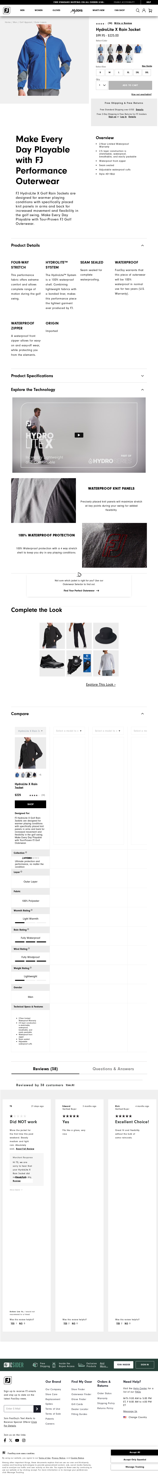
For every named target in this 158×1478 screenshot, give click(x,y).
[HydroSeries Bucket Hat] (106, 636)
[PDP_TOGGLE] (140, 714)
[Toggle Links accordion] (56, 1382)
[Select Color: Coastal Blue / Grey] (100, 48)
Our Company (53, 1389)
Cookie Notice (77, 1458)
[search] (138, 10)
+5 (40, 774)
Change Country (138, 1417)
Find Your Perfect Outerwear (79, 590)
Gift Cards (77, 1404)
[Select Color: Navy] (119, 48)
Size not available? (141, 94)
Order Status (104, 1393)
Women (39, 10)
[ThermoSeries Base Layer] (106, 663)
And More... (104, 1365)
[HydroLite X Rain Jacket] (44, 60)
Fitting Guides (79, 1414)
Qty (98, 79)
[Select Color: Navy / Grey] (119, 58)
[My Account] (144, 10)
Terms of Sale (53, 1413)
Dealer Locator (79, 1409)
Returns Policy (105, 1408)
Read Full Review (25, 1149)
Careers (50, 1423)
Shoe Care (51, 1394)
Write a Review (123, 23)
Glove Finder (78, 1399)
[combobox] (69, 731)
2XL (137, 72)
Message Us (130, 1411)
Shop (30, 804)
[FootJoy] (6, 10)
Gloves (56, 10)
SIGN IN (145, 1364)
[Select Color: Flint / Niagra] (100, 58)
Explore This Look (100, 684)
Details (139, 109)
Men (22, 10)
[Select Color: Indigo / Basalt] (138, 48)
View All (70, 1085)
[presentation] (45, 1069)
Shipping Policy (106, 1403)
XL (128, 72)
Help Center (140, 1388)
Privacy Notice (58, 1458)
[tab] (150, 10)
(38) (110, 23)
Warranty (102, 1398)
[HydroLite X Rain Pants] (79, 636)
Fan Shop (120, 10)
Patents (50, 1418)
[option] (44, 60)
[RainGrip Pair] (79, 663)
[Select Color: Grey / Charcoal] (110, 48)
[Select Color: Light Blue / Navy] (128, 58)
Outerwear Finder (81, 1394)
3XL (146, 72)
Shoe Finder (78, 1389)
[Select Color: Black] (128, 48)
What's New (98, 10)
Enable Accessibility (124, 2)
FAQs (138, 1391)
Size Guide (147, 66)
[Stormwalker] (52, 663)
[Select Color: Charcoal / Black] (110, 58)
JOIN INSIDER (123, 1364)
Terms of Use (44, 1458)
